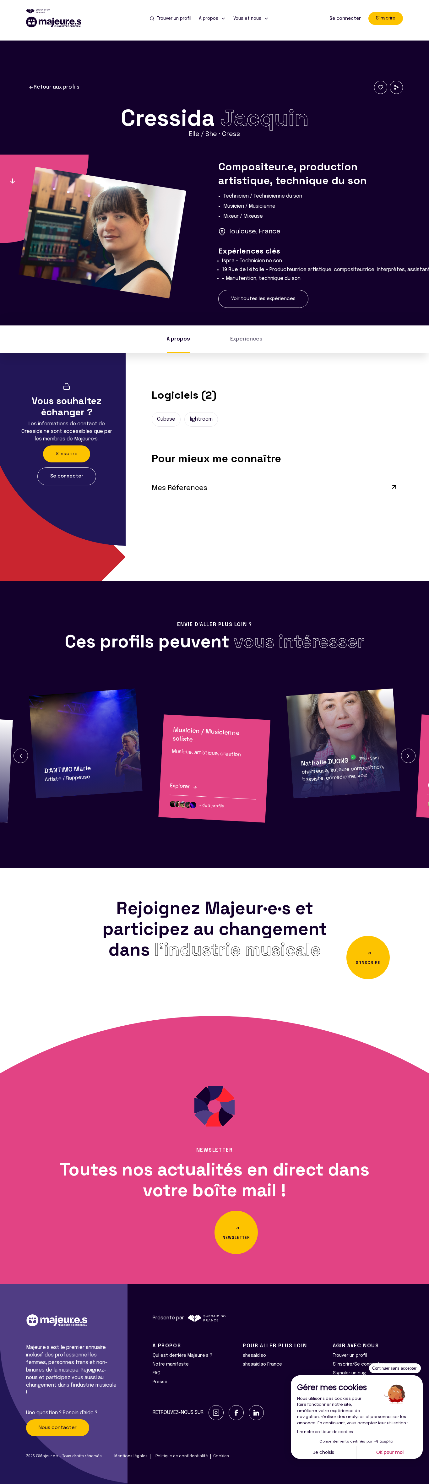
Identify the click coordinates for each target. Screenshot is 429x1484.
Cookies (221, 1456)
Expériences (246, 339)
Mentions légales (131, 1456)
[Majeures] (57, 22)
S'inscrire (385, 18)
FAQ (156, 1373)
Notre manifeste (171, 1364)
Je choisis (323, 1452)
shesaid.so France (262, 1364)
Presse (160, 1382)
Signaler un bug (349, 1373)
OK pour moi (390, 1452)
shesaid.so (254, 1355)
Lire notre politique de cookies (325, 1431)
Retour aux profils (56, 87)
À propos (178, 339)
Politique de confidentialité (181, 1456)
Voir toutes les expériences (263, 298)
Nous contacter (58, 1427)
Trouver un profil (350, 1355)
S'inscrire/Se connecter (358, 1364)
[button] (21, 756)
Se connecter (345, 18)
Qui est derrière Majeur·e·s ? (182, 1355)
